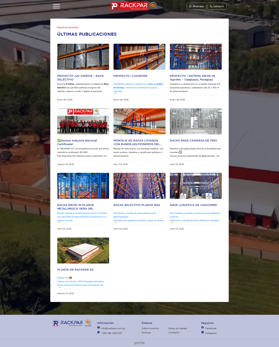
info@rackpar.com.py (113, 328)
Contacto (174, 332)
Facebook (211, 328)
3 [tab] (143, 68)
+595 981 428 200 (111, 333)
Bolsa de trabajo (178, 328)
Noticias (146, 332)
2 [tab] (85, 68)
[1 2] (139, 186)
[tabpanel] (83, 57)
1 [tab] (81, 68)
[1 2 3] (139, 57)
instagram (211, 333)
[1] (196, 186)
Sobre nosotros (150, 328)
